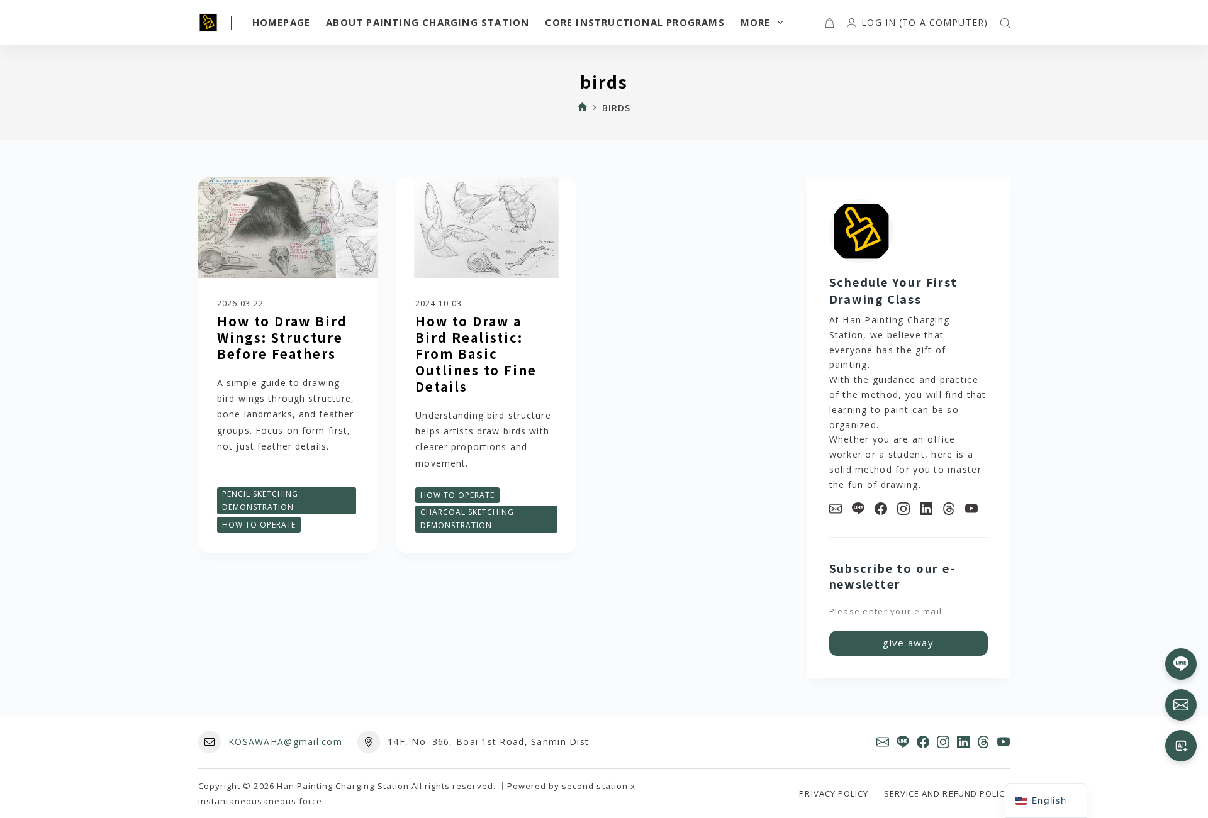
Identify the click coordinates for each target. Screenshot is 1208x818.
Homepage (281, 22)
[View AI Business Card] (1181, 745)
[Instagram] (903, 508)
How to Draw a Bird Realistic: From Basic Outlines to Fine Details (476, 353)
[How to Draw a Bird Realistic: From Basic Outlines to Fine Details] (486, 227)
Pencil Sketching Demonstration (260, 501)
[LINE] (858, 508)
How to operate (259, 524)
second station (595, 786)
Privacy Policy (833, 793)
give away (908, 642)
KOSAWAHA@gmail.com (285, 742)
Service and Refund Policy (947, 793)
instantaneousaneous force (260, 801)
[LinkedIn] (926, 508)
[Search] (1005, 23)
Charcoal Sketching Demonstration (466, 519)
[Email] (835, 508)
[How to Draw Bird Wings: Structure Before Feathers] (288, 227)
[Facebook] (881, 508)
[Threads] (948, 508)
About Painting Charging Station (427, 22)
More (756, 22)
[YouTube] (971, 508)
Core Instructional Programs (634, 22)
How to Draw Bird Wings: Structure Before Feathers (282, 337)
